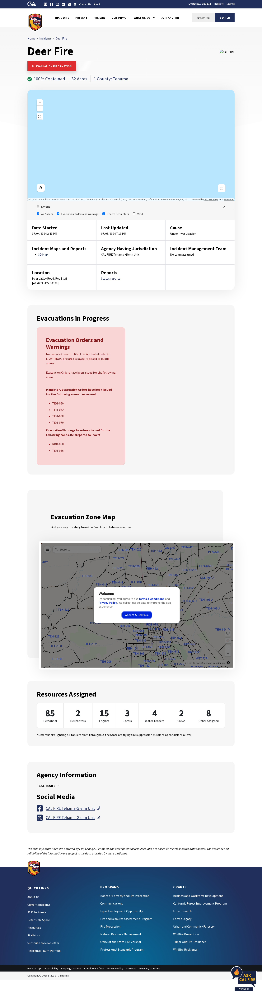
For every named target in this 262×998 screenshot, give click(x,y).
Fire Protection (110, 926)
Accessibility (51, 968)
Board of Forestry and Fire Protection (124, 896)
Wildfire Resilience (185, 949)
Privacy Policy (115, 968)
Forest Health (182, 911)
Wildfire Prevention (186, 934)
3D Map (43, 254)
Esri (206, 200)
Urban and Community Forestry (193, 926)
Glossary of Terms (149, 968)
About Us (33, 897)
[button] (144, 17)
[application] (131, 145)
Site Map (131, 968)
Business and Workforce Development (198, 896)
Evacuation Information (54, 66)
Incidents (45, 38)
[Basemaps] (221, 188)
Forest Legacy (182, 919)
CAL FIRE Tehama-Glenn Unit (73, 808)
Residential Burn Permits (44, 951)
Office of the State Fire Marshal (120, 942)
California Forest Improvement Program (200, 903)
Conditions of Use (94, 968)
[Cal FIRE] (35, 22)
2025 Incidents (36, 912)
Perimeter (229, 200)
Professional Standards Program (121, 949)
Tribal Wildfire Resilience (189, 942)
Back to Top (34, 968)
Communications (111, 903)
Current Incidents (38, 904)
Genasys (213, 200)
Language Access (71, 968)
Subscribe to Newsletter (43, 943)
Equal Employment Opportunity (121, 911)
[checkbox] (45, 214)
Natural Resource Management (120, 934)
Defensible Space (38, 920)
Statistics (33, 935)
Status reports (110, 278)
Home (31, 38)
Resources (34, 927)
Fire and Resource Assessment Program (126, 919)
